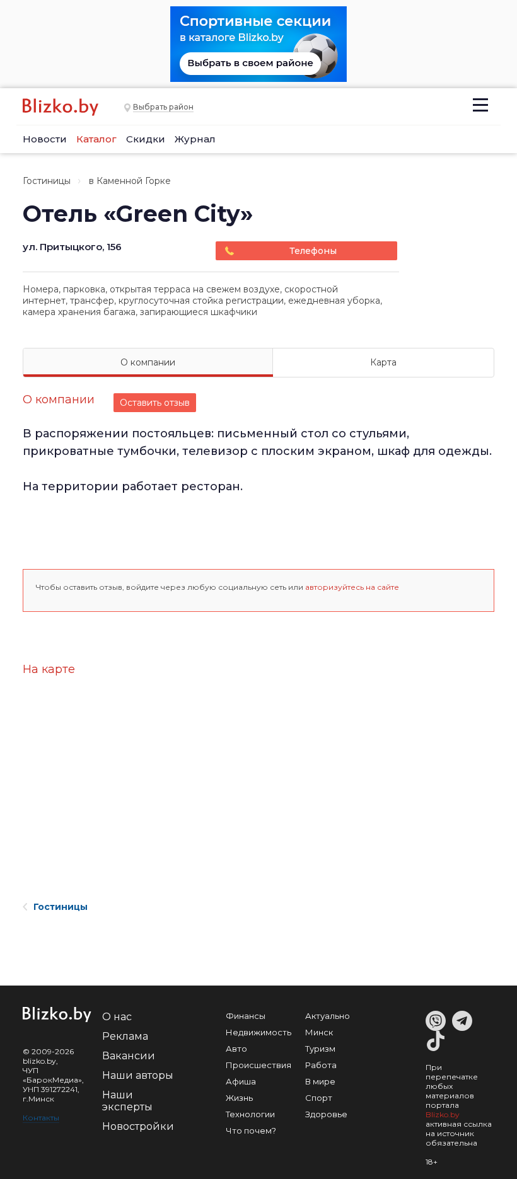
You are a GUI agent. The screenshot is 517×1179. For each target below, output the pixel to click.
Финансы (245, 1016)
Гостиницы (47, 181)
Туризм (320, 1049)
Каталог (96, 139)
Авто (236, 1049)
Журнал (195, 139)
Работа (321, 1065)
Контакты (41, 1117)
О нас (117, 1017)
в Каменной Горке (130, 181)
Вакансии (128, 1056)
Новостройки (138, 1126)
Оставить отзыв (155, 402)
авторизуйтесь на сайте (352, 587)
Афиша (241, 1081)
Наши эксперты (127, 1101)
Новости (45, 139)
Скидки (145, 139)
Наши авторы (137, 1075)
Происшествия (258, 1065)
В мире (320, 1081)
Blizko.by (443, 1114)
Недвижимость (258, 1032)
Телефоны (313, 250)
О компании (147, 362)
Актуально (327, 1016)
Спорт (318, 1098)
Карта (383, 362)
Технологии (250, 1114)
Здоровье (326, 1114)
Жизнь (239, 1098)
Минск (319, 1032)
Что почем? (251, 1130)
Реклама (125, 1036)
